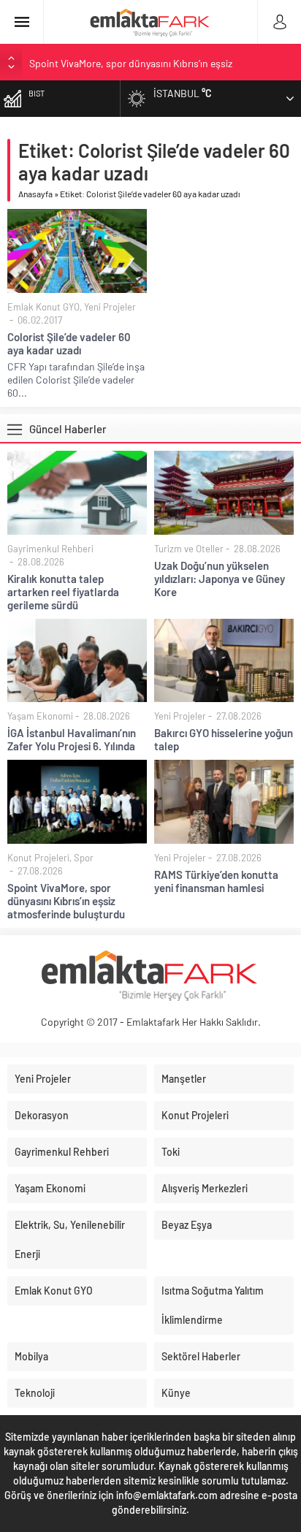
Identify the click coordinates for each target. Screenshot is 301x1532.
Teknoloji (35, 1393)
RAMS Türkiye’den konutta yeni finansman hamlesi (216, 881)
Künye (176, 1393)
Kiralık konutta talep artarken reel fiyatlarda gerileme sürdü (63, 591)
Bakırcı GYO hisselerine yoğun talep (223, 739)
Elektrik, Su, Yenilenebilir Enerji (70, 1239)
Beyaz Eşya (186, 1225)
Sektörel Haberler (200, 1356)
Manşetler (183, 1078)
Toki (170, 1152)
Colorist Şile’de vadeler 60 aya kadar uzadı (69, 343)
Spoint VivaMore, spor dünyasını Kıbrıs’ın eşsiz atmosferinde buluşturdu (66, 901)
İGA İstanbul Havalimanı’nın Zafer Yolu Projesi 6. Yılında (71, 739)
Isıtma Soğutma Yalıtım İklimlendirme (212, 1305)
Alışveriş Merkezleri (204, 1188)
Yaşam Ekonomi (40, 716)
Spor (84, 858)
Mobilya (31, 1356)
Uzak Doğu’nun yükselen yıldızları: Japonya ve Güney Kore (219, 578)
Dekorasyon (42, 1115)
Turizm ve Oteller (189, 549)
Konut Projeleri (38, 858)
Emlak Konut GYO (43, 307)
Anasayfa (35, 193)
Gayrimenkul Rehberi (50, 549)
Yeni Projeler (110, 307)
